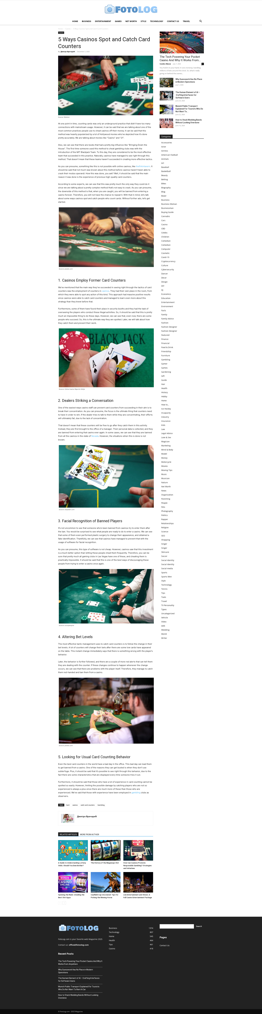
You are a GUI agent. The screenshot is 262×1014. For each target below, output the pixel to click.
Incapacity (166, 413)
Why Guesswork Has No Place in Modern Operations (75, 971)
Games (118, 21)
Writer (164, 638)
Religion (165, 527)
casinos (105, 291)
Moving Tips (166, 470)
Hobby (164, 396)
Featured (165, 335)
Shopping (165, 539)
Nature (164, 482)
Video (163, 621)
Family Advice (167, 318)
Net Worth (131, 21)
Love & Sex (166, 437)
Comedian (166, 241)
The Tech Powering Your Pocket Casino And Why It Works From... (180, 58)
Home (75, 21)
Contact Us (173, 21)
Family (164, 314)
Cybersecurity (167, 269)
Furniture (165, 355)
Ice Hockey (166, 408)
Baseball (165, 167)
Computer (165, 249)
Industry (165, 417)
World (164, 634)
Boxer (163, 196)
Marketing (166, 445)
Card (67, 805)
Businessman (167, 208)
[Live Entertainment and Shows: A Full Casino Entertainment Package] (138, 882)
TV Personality (167, 605)
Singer (164, 544)
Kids (163, 425)
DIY (162, 286)
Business (86, 21)
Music (164, 474)
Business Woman (169, 204)
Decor (164, 277)
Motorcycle (166, 462)
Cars (163, 220)
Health (164, 388)
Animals (165, 159)
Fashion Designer (169, 327)
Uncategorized (168, 613)
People (164, 503)
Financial (165, 343)
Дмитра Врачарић (68, 52)
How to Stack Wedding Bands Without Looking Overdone (78, 996)
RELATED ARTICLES (68, 834)
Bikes (163, 183)
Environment (167, 306)
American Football (169, 155)
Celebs (164, 232)
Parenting (165, 499)
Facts (163, 310)
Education (165, 298)
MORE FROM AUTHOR (89, 834)
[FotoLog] (131, 9)
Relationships (167, 523)
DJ (162, 290)
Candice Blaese (165, 64)
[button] (200, 21)
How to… (165, 404)
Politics (164, 515)
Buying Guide (167, 212)
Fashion (164, 322)
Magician (165, 441)
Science (164, 531)
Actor (163, 146)
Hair (163, 384)
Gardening (166, 372)
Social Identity (167, 560)
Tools (163, 597)
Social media (167, 568)
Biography (166, 187)
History (164, 392)
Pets (163, 507)
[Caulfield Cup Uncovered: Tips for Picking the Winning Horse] (105, 882)
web (163, 625)
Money (164, 458)
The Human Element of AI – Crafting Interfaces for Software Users (187, 95)
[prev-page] (60, 903)
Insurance (165, 421)
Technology (156, 21)
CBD (163, 228)
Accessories (166, 142)
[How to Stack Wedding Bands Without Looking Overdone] (166, 123)
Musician (165, 478)
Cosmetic (165, 253)
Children (165, 236)
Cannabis (165, 216)
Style (143, 21)
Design (164, 281)
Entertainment (103, 21)
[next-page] (64, 903)
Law (163, 429)
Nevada (95, 436)
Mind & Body (167, 449)
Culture (164, 265)
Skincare (165, 552)
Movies (164, 466)
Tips (163, 593)
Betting (164, 179)
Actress (164, 150)
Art (162, 163)
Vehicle (164, 617)
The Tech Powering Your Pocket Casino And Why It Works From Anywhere (80, 962)
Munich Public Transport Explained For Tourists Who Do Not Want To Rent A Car (78, 988)
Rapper (164, 519)
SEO (163, 535)
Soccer (164, 556)
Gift (163, 376)
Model (164, 453)
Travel (186, 21)
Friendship (166, 351)
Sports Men (166, 576)
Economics (166, 294)
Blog (163, 191)
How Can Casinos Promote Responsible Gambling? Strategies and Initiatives (137, 865)
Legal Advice (167, 433)
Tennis (164, 589)
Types (164, 609)
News (163, 490)
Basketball (166, 171)
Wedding (165, 630)
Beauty (164, 175)
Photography (167, 511)
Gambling (101, 805)
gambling (136, 792)
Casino (68, 29)
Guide (164, 380)
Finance (164, 339)
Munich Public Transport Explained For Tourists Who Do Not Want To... (189, 109)
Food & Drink (167, 347)
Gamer (164, 363)
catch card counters (88, 805)
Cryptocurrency (168, 261)
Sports (164, 572)
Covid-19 (165, 257)
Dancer (164, 273)
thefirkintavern (143, 166)
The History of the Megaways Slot (105, 863)
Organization (167, 494)
